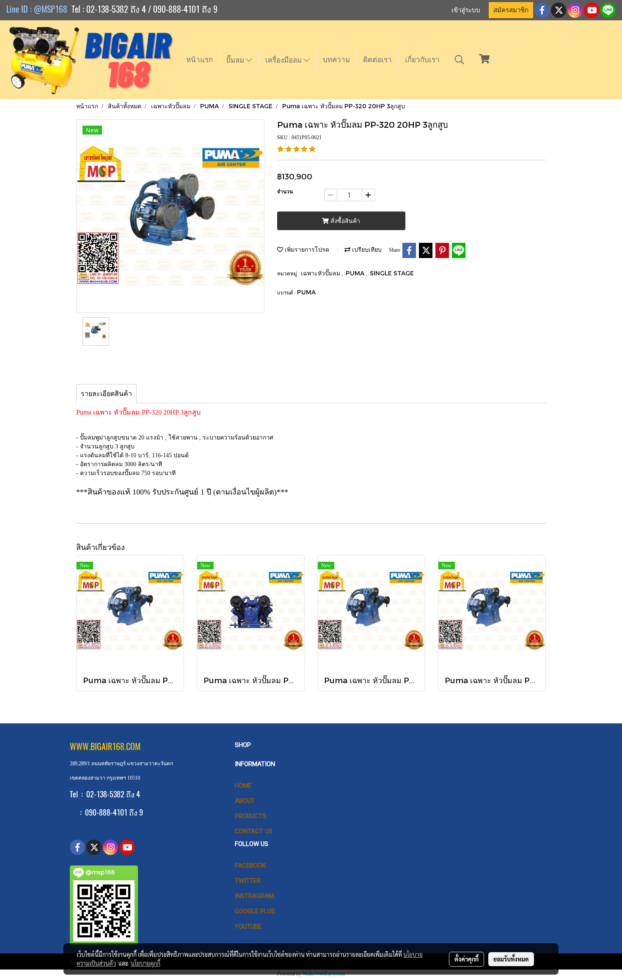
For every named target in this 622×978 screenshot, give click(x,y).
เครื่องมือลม (284, 60)
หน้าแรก (199, 59)
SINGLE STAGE (392, 273)
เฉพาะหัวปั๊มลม (321, 273)
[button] (459, 60)
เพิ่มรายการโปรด (306, 249)
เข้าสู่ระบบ (465, 10)
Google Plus (255, 911)
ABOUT (245, 801)
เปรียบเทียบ (366, 249)
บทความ (336, 59)
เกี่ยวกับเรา (422, 59)
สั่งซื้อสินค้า (344, 221)
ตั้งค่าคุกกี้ (466, 959)
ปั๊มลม (236, 60)
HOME (243, 785)
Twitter (248, 881)
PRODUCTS (250, 816)
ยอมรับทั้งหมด (511, 959)
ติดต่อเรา (377, 59)
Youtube (248, 926)
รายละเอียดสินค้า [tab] (106, 393)
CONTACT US (253, 831)
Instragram (254, 896)
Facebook (250, 865)
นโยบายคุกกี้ (145, 963)
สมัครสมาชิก (510, 10)
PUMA (356, 273)
